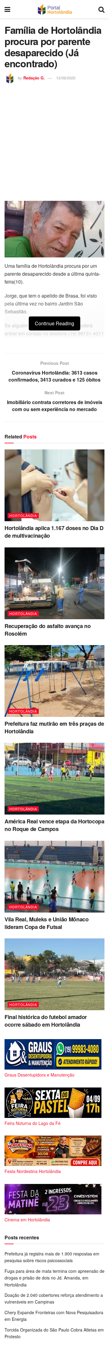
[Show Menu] (7, 9)
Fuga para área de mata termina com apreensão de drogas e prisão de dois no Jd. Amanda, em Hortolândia (54, 1278)
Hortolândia (23, 515)
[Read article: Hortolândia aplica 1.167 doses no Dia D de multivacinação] (54, 485)
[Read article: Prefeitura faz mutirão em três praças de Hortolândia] (54, 681)
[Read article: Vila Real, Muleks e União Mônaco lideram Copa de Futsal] (54, 877)
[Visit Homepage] (54, 9)
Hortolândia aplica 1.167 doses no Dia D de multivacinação (54, 531)
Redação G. (34, 78)
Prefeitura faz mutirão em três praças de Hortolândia (54, 727)
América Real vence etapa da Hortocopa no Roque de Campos (54, 825)
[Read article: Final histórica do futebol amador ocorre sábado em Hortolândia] (54, 974)
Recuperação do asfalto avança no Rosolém (48, 629)
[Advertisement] (54, 141)
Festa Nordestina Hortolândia (33, 1171)
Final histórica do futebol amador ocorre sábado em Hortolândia (46, 1020)
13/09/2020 (65, 78)
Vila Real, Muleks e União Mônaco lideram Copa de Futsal (46, 923)
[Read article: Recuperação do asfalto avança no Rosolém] (54, 583)
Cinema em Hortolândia (27, 1220)
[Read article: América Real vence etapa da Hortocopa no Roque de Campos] (54, 779)
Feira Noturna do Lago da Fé (33, 1123)
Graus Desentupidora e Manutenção (39, 1075)
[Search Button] (101, 9)
